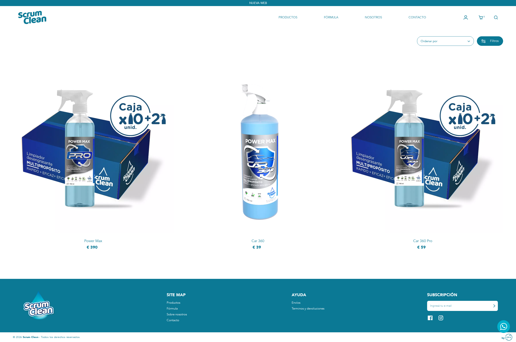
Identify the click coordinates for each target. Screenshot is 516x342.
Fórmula (331, 17)
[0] (481, 17)
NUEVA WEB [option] (258, 3)
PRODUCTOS (288, 17)
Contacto (417, 17)
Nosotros (373, 17)
